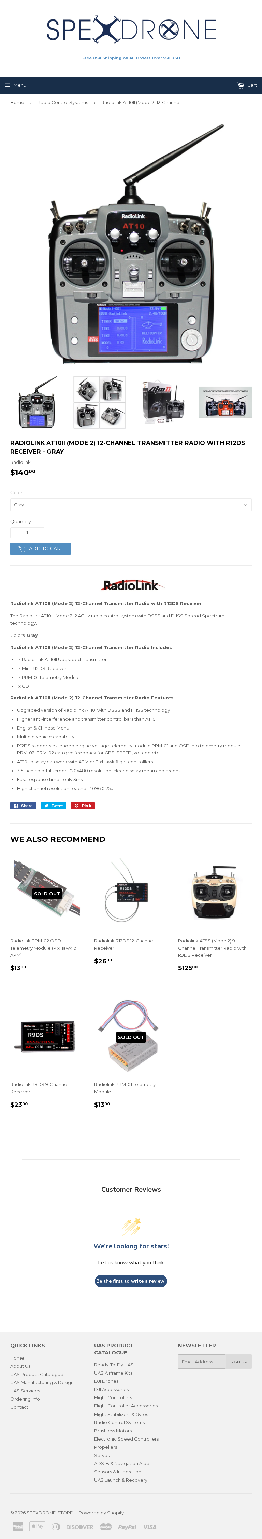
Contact (19, 1407)
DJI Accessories (111, 1389)
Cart (251, 85)
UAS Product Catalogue (36, 1374)
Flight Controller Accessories (126, 1405)
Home (17, 102)
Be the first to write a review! (131, 1281)
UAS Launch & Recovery (120, 1480)
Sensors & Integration (117, 1471)
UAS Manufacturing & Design (42, 1382)
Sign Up (238, 1361)
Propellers (105, 1447)
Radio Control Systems (63, 102)
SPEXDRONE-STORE (50, 1512)
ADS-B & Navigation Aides (122, 1463)
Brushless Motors (113, 1430)
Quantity (20, 522)
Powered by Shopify (101, 1512)
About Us (20, 1366)
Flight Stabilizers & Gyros (121, 1414)
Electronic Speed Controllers (126, 1439)
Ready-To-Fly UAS (114, 1364)
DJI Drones (106, 1381)
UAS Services (25, 1390)
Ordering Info (25, 1399)
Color (16, 493)
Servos (102, 1455)
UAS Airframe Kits (113, 1373)
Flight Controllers (113, 1397)
